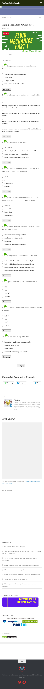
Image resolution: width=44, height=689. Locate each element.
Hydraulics (6, 18)
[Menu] (41, 3)
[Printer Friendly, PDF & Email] (31, 51)
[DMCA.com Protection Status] (9, 638)
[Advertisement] (22, 513)
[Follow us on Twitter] (20, 682)
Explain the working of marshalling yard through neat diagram (22, 574)
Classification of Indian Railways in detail (16, 579)
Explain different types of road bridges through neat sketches (21, 565)
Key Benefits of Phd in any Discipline (14, 546)
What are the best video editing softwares (15, 570)
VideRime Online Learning (11, 3)
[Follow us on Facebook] (24, 682)
